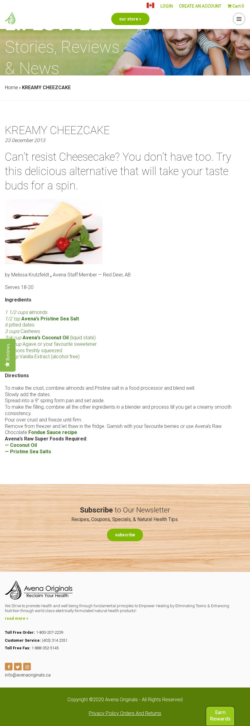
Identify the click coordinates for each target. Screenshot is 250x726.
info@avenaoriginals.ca (28, 675)
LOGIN (166, 6)
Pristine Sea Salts (31, 451)
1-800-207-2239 (49, 632)
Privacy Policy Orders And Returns (125, 713)
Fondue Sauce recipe (52, 432)
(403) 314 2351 (54, 640)
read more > (16, 618)
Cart (237, 6)
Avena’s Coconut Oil (46, 338)
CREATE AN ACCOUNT (200, 6)
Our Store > (130, 18)
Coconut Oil (23, 445)
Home (11, 87)
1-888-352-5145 (45, 648)
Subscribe (125, 534)
